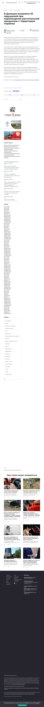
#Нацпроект (9, 576)
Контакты (8, 584)
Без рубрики (8, 320)
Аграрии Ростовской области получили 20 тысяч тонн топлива (12, 193)
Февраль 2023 (7, 264)
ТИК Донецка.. (8, 374)
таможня (20, 87)
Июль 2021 (6, 291)
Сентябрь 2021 (7, 288)
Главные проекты (9, 328)
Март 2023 (6, 263)
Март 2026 (6, 213)
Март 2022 (6, 280)
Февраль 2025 (7, 231)
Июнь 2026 (6, 209)
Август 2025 (7, 223)
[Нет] (42, 704)
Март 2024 (6, 246)
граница (6, 87)
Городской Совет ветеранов (18, 580)
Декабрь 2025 (7, 217)
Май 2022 (6, 277)
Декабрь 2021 (7, 284)
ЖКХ (6, 331)
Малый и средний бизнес (11, 341)
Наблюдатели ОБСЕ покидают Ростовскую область (27, 79)
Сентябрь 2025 (7, 221)
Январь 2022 (7, 282)
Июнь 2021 (6, 292)
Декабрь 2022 (7, 267)
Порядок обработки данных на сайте (18, 684)
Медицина (7, 343)
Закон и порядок (13, 87)
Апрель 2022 (7, 278)
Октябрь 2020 (7, 303)
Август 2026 (7, 206)
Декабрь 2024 (7, 234)
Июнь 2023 (6, 259)
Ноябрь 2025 (7, 219)
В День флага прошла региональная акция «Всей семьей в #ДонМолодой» (11, 168)
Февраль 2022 (7, 281)
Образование (8, 348)
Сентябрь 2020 (7, 305)
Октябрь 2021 (7, 287)
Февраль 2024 (7, 248)
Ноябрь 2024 (7, 235)
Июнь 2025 (6, 226)
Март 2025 (6, 230)
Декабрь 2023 (7, 251)
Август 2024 (7, 240)
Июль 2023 (6, 258)
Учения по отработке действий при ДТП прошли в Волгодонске (12, 176)
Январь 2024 (7, 249)
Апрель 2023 (7, 262)
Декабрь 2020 (7, 301)
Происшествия (8, 364)
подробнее (27, 702)
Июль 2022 (6, 274)
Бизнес (7, 323)
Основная (7, 356)
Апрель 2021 (7, 295)
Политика (7, 359)
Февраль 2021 (7, 298)
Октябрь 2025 (7, 220)
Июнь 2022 (6, 276)
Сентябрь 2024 (7, 238)
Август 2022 (7, 273)
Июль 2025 (6, 224)
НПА (15, 575)
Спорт (6, 369)
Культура (7, 338)
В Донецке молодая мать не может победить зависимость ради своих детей (31, 538)
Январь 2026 (7, 216)
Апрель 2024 (7, 245)
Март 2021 (6, 296)
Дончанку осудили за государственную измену (10, 561)
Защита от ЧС (8, 333)
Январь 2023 (7, 266)
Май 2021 (6, 294)
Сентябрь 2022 (7, 271)
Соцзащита (7, 366)
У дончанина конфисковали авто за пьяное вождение (11, 491)
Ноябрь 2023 (7, 252)
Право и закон (8, 361)
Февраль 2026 (7, 215)
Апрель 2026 (7, 212)
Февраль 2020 (7, 313)
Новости (7, 346)
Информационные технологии (12, 336)
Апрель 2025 (7, 228)
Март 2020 (6, 312)
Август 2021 (6, 289)
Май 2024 (6, 244)
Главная (8, 575)
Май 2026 (6, 210)
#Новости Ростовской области (11, 161)
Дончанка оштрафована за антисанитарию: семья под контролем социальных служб (12, 538)
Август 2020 (7, 306)
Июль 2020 (6, 307)
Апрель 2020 (7, 310)
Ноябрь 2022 (7, 269)
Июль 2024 (6, 241)
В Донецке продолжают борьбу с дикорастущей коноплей (31, 491)
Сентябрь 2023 (7, 255)
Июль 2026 (6, 208)
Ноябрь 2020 (7, 302)
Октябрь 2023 (7, 253)
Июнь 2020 (6, 309)
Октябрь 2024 (7, 237)
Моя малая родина (16, 577)
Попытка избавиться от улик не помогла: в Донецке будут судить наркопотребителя (31, 561)
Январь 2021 (7, 299)
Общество (7, 353)
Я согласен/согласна (22, 705)
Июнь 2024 (6, 242)
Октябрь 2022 (7, 270)
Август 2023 (7, 256)
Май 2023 (6, 260)
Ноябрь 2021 (7, 285)
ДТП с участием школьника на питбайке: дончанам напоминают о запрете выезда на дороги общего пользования (12, 514)
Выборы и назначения (10, 326)
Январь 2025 (7, 233)
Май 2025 (6, 227)
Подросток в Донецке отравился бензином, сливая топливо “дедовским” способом (31, 514)
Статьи (6, 371)
